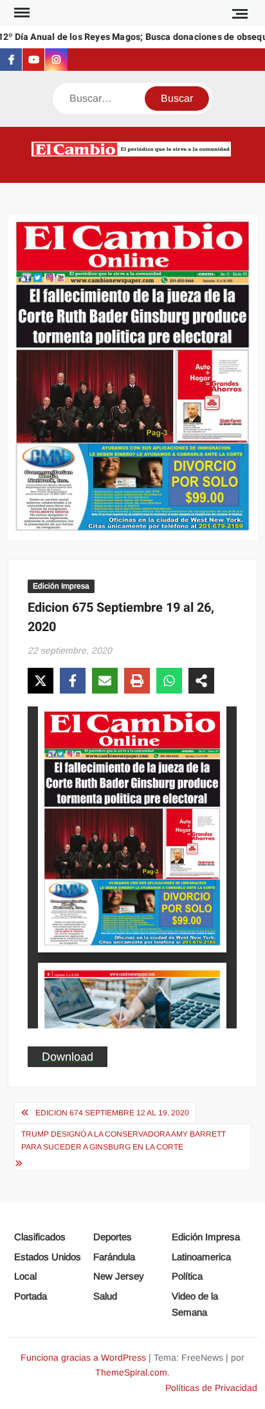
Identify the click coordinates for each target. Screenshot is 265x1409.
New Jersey (118, 1276)
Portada (30, 1296)
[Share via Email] (105, 681)
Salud (105, 1296)
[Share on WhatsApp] (169, 681)
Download (67, 1056)
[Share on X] (40, 681)
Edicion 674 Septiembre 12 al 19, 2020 (112, 1112)
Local (25, 1276)
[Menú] (20, 13)
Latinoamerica (201, 1256)
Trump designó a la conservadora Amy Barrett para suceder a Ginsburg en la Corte (123, 1140)
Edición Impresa (61, 586)
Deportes (112, 1236)
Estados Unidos (47, 1256)
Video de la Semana (195, 1304)
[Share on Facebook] (73, 681)
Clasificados (40, 1236)
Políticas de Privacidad (211, 1388)
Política (187, 1276)
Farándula (114, 1256)
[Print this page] (137, 681)
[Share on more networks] (201, 681)
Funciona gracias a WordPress (83, 1357)
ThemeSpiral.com (131, 1372)
